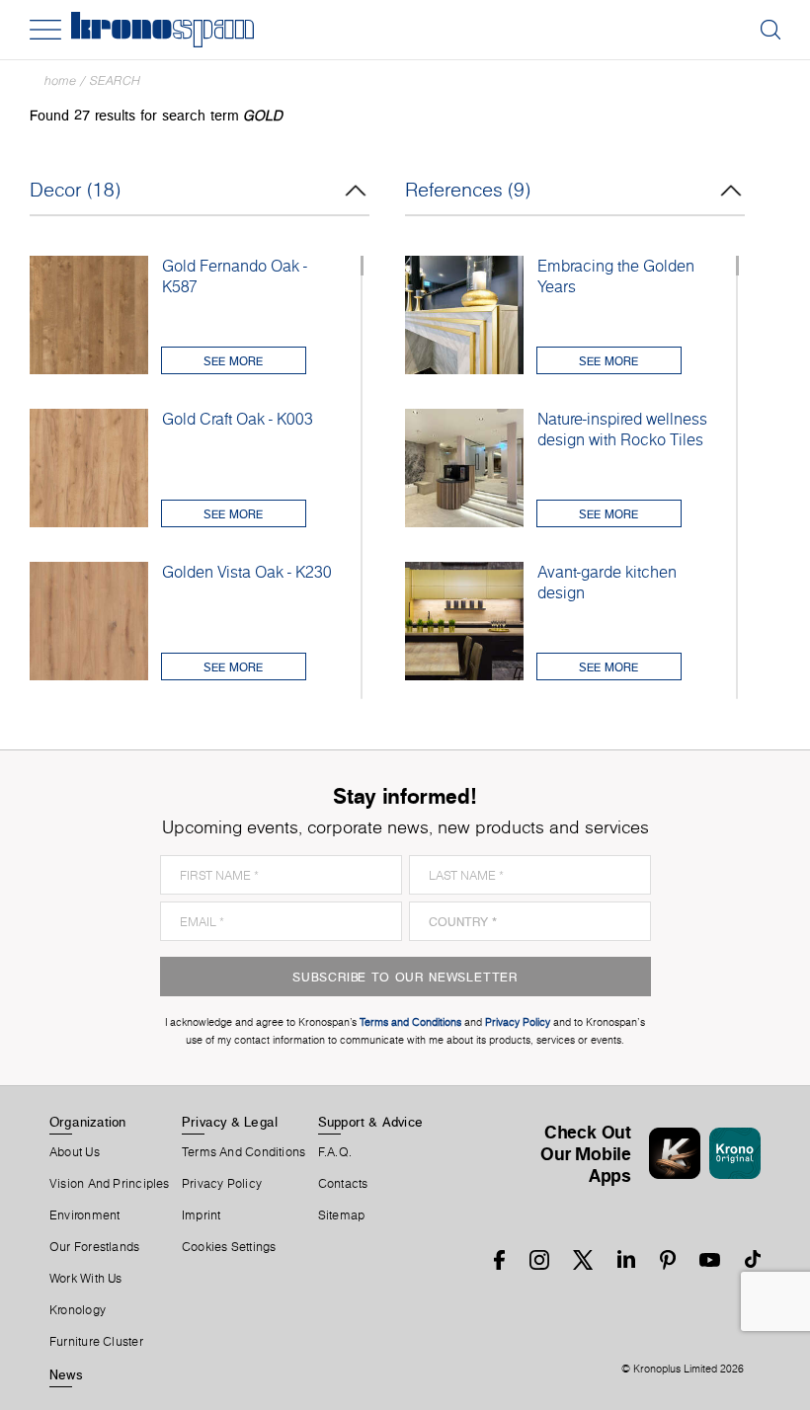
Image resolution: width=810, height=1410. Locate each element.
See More (233, 360)
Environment (84, 1215)
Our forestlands (94, 1247)
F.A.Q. (335, 1152)
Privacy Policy (222, 1184)
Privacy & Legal (230, 1122)
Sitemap (341, 1215)
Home (60, 80)
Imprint (201, 1215)
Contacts (343, 1184)
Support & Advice (371, 1122)
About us (74, 1152)
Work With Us (85, 1279)
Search (115, 80)
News (66, 1374)
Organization (87, 1122)
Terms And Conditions (243, 1152)
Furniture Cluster (96, 1342)
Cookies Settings (229, 1247)
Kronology (77, 1310)
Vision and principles (109, 1184)
